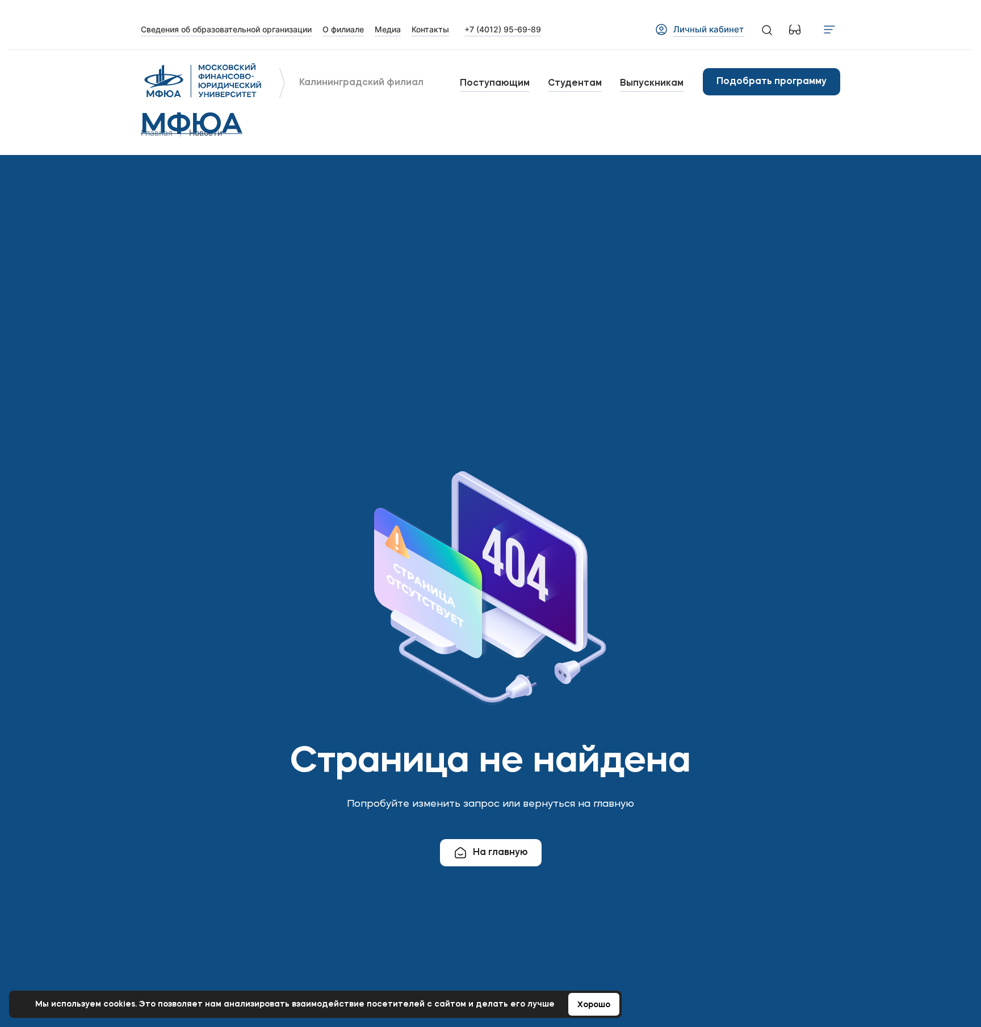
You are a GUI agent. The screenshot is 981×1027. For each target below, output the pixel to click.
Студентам (575, 83)
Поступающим (495, 83)
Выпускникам (652, 83)
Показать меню (829, 29)
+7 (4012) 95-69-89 (502, 29)
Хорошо (593, 1005)
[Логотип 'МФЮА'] (203, 81)
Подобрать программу (771, 81)
